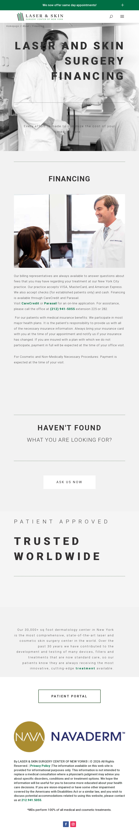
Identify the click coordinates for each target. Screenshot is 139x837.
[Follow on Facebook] (66, 824)
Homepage (12, 26)
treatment (85, 668)
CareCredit (30, 303)
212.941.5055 (31, 800)
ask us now (69, 482)
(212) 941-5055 (62, 309)
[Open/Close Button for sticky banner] (122, 5)
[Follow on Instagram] (73, 824)
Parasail (50, 303)
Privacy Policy (40, 766)
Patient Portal (69, 696)
